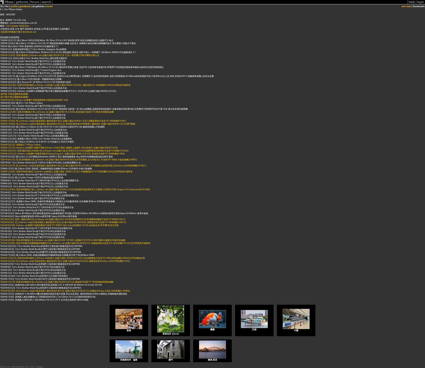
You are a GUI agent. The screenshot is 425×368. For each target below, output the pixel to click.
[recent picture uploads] (22, 4)
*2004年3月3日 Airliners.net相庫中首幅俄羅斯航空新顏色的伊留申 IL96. (34, 100)
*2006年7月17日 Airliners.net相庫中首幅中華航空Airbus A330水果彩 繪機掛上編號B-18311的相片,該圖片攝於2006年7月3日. (59, 147)
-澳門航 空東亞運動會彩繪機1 (14, 94)
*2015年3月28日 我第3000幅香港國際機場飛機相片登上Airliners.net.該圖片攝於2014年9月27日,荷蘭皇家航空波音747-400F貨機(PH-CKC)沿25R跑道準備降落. (75, 243)
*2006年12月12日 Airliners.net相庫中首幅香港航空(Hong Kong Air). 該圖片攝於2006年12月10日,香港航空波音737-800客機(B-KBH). (62, 153)
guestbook (24, 6)
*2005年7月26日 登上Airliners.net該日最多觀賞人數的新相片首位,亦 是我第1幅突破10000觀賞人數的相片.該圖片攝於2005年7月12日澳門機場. (68, 124)
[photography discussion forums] (34, 4)
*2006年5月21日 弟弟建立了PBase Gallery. (20, 144)
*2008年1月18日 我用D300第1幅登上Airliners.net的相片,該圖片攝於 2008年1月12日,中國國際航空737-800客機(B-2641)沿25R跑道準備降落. (66, 171)
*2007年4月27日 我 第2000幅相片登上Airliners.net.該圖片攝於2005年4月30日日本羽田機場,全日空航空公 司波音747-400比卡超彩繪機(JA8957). (69, 159)
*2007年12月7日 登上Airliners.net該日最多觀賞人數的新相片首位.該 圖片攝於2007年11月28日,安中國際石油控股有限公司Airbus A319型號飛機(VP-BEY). (73, 165)
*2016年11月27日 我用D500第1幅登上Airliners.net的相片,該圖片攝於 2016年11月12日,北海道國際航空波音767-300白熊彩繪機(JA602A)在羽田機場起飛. (72, 258)
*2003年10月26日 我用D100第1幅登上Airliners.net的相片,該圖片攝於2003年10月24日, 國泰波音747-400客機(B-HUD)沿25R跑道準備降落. (65, 85)
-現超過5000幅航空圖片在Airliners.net (18, 32)
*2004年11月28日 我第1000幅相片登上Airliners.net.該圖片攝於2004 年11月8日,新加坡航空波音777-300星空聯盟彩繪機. (57, 112)
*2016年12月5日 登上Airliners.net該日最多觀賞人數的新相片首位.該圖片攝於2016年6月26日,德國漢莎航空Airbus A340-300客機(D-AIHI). (65, 261)
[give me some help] (411, 4)
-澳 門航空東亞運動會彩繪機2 (14, 97)
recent (49, 6)
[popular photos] (229, 4)
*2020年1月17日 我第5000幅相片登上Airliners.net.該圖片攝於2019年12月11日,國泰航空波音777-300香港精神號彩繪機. (57, 282)
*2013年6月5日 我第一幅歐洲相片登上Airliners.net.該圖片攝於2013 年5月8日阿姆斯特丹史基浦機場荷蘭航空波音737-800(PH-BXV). (63, 219)
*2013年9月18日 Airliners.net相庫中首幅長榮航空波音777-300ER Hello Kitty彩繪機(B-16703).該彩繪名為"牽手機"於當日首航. (59, 225)
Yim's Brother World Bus (17, 26)
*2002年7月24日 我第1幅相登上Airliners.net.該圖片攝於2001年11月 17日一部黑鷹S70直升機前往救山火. (50, 55)
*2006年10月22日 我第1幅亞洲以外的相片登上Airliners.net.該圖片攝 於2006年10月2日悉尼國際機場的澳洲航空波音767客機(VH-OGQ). (64, 150)
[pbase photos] (7, 4)
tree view (406, 6)
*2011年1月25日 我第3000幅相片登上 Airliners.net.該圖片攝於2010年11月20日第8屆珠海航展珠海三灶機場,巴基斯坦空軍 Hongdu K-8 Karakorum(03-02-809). (75, 189)
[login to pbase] (420, 4)
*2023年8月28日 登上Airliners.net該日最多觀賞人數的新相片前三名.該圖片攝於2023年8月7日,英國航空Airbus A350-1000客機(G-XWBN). (65, 291)
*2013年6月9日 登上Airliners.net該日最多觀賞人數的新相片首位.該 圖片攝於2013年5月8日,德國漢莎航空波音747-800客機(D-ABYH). (63, 222)
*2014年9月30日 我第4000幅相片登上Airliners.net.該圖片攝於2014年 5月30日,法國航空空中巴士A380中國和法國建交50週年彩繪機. (63, 240)
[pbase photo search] (46, 4)
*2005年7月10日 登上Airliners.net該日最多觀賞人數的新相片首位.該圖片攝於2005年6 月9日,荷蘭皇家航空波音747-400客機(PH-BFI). (63, 121)
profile (14, 6)
